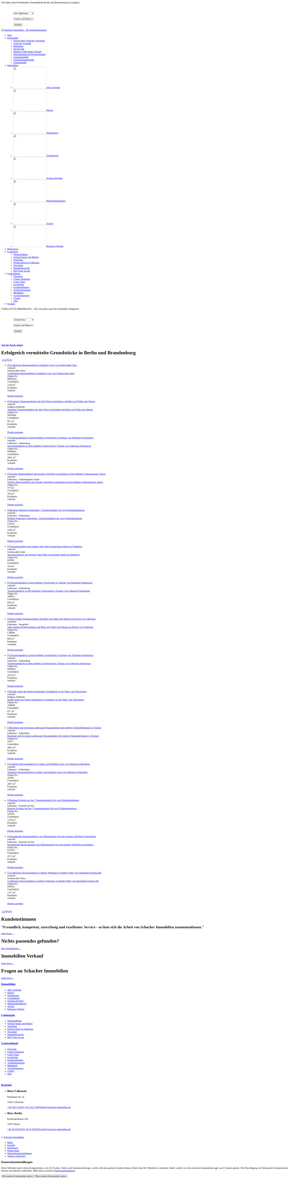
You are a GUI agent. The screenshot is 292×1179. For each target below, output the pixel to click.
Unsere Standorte (15, 1052)
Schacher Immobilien (14, 1137)
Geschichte (12, 1057)
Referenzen (12, 249)
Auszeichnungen (15, 1068)
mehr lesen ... (7, 933)
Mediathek (12, 1065)
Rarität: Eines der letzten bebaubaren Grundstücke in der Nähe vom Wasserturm (45, 699)
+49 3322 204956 (33, 1107)
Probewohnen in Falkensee (20, 1029)
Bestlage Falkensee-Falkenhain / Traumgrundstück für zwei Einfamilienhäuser (44, 518)
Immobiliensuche (15, 1034)
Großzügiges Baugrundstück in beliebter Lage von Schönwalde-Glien (40, 373)
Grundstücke (13, 998)
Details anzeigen (15, 396)
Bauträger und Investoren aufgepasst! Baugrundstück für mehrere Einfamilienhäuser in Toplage (53, 736)
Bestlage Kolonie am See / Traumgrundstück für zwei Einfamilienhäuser (42, 808)
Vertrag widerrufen (16, 1156)
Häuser (10, 992)
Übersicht (12, 1049)
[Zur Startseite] (24, 30)
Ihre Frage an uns (15, 1037)
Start (9, 35)
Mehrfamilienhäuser (16, 1003)
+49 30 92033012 (33, 1129)
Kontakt (11, 303)
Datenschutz (13, 1150)
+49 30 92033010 (15, 1129)
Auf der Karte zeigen (12, 345)
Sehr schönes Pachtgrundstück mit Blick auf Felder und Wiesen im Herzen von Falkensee (50, 627)
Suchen (18, 25)
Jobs (9, 1074)
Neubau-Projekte (15, 1001)
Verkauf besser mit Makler (20, 1023)
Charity (10, 1071)
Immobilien (12, 65)
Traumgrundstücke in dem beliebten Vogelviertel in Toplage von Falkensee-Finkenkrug (49, 446)
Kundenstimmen (15, 1060)
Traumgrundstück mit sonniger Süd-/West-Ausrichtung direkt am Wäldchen (43, 554)
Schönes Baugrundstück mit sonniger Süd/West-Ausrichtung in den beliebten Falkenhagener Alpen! (55, 482)
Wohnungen (13, 995)
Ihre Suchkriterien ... (11, 948)
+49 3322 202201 (15, 1107)
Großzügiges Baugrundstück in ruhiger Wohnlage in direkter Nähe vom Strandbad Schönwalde (53, 881)
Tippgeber (12, 1032)
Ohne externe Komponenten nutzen (50, 1176)
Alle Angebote (14, 990)
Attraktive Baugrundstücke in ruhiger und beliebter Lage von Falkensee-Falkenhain (47, 772)
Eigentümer (12, 38)
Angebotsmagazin (16, 1063)
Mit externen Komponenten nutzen (17, 1176)
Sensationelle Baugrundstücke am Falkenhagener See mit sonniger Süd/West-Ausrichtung (50, 844)
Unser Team (13, 1054)
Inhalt (10, 1142)
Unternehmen (13, 273)
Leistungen (12, 251)
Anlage (10, 1006)
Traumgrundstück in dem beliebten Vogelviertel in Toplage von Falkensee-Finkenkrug (48, 591)
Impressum (12, 1148)
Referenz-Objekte (15, 1009)
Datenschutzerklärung (64, 1170)
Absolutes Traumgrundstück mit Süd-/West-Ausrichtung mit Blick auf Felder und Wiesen (50, 409)
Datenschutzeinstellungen (19, 1153)
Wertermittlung (14, 1021)
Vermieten (12, 1026)
